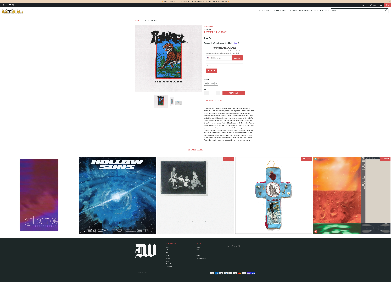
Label (267, 11)
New (261, 11)
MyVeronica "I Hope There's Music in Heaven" (273, 195)
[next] (198, 58)
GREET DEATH (202, 1)
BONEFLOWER (217, 1)
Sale (301, 11)
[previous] (139, 58)
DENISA (210, 1)
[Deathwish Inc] (32, 11)
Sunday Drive (208, 26)
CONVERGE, (194, 1)
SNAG (180, 1)
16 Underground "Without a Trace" (351, 195)
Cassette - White (211, 83)
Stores (293, 11)
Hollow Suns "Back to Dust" (117, 195)
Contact (199, 253)
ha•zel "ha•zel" (195, 195)
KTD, (177, 1)
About (198, 247)
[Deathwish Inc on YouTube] (10, 5)
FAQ (198, 250)
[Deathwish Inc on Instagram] (13, 5)
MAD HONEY (186, 1)
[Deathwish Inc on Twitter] (3, 5)
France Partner (311, 11)
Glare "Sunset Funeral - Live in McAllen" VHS (39, 195)
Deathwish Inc (144, 273)
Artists (276, 11)
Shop (284, 11)
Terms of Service (201, 258)
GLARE (225, 1)
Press (198, 255)
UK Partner (324, 11)
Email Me (211, 71)
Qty (205, 89)
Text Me (237, 58)
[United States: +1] (208, 57)
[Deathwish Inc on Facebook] (6, 5)
